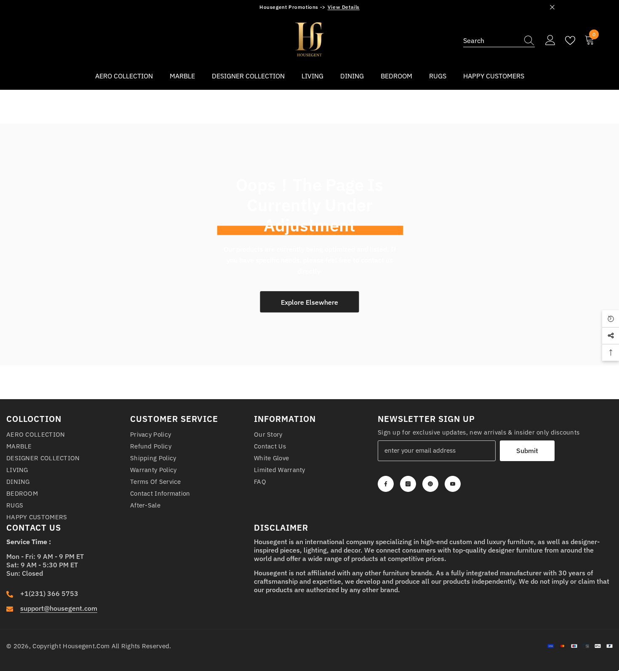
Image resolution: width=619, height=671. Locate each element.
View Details (344, 7)
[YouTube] (453, 484)
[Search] (499, 41)
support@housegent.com (58, 608)
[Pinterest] (430, 484)
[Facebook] (386, 484)
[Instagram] (408, 484)
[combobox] (491, 40)
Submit (527, 450)
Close (552, 7)
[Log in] (550, 40)
